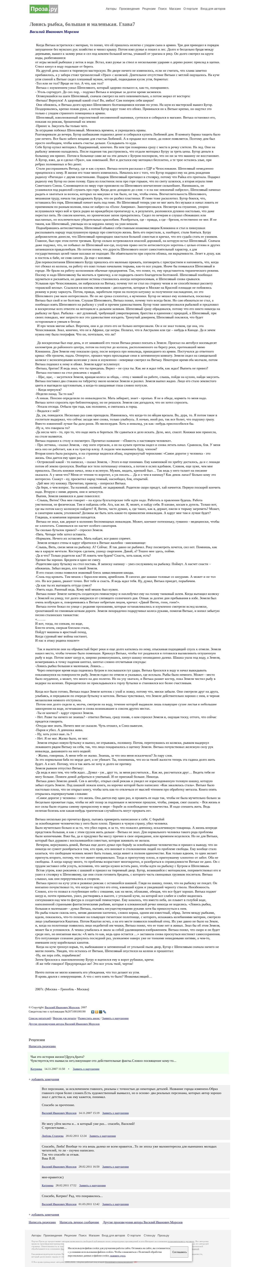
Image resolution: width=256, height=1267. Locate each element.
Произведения (129, 8)
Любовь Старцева (53, 1135)
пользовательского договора (181, 1241)
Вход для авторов (213, 8)
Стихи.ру (149, 1235)
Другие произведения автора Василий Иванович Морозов (64, 1023)
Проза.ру (163, 1235)
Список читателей (40, 1018)
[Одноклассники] (97, 1011)
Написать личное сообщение (79, 1222)
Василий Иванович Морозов (54, 31)
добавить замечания (45, 1079)
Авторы (111, 8)
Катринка (36, 1068)
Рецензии (149, 8)
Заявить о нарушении (115, 1018)
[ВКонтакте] (93, 1011)
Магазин (175, 8)
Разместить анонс (89, 1018)
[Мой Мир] (101, 1011)
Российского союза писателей (119, 1262)
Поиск (162, 8)
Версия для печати (64, 1018)
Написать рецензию (42, 1046)
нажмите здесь (118, 1255)
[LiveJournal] (105, 1011)
